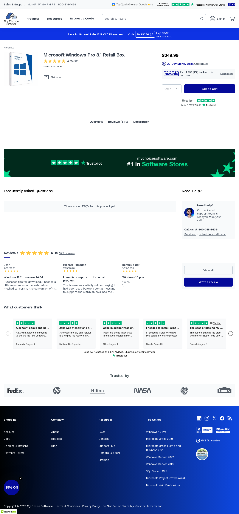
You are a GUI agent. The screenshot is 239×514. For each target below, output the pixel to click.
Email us (190, 234)
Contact (104, 438)
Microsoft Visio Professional (163, 485)
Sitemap (104, 460)
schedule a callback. (212, 234)
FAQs (102, 432)
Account (9, 432)
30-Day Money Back (187, 63)
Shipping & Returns (16, 446)
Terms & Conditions (67, 506)
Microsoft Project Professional (165, 478)
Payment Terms (14, 453)
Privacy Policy (91, 506)
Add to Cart (210, 89)
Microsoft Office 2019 (159, 438)
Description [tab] (141, 121)
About (55, 432)
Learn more (226, 73)
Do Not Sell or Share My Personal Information (132, 506)
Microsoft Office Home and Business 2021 (163, 448)
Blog (54, 446)
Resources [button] (54, 18)
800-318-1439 (67, 4)
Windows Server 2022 (160, 457)
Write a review (208, 282)
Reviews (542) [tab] (118, 121)
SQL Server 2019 (156, 471)
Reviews (56, 438)
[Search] (202, 18)
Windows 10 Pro (156, 432)
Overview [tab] (96, 121)
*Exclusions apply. (164, 36)
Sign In (221, 18)
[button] (11, 487)
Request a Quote (82, 18)
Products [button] (33, 18)
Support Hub (107, 446)
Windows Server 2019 (159, 464)
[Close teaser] (20, 478)
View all (208, 270)
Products (9, 47)
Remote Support (109, 453)
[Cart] (232, 19)
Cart (6, 438)
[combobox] (154, 18)
